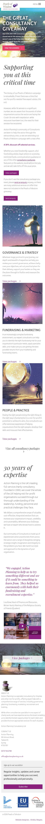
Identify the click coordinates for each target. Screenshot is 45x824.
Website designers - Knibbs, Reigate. (29, 820)
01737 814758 (6, 751)
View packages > (22, 658)
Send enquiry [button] (10, 198)
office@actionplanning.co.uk (12, 756)
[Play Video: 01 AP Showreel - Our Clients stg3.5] (22, 626)
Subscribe (23, 787)
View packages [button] (11, 173)
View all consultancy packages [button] (23, 449)
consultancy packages (26, 160)
